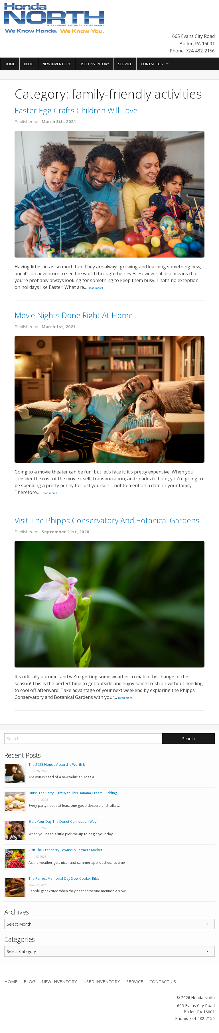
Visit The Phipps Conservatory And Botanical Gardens (107, 520)
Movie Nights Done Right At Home (74, 315)
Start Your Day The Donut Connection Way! (63, 821)
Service (125, 63)
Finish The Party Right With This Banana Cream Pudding (73, 793)
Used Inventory (94, 63)
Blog (29, 63)
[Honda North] (54, 17)
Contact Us (152, 63)
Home (10, 63)
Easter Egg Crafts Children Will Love (76, 110)
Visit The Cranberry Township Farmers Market (65, 850)
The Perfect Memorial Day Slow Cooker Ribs (64, 878)
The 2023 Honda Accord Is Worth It (57, 764)
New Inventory (56, 63)
